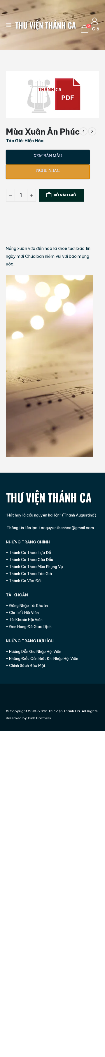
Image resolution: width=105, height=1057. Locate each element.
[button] (10, 25)
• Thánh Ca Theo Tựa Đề (28, 552)
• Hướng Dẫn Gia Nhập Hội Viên (33, 651)
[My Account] (94, 21)
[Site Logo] (45, 25)
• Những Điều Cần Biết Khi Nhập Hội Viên (42, 658)
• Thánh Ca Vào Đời (23, 580)
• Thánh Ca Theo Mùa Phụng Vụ (34, 566)
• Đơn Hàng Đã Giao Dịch (29, 626)
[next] (92, 131)
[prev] (83, 131)
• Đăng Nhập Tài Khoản (27, 605)
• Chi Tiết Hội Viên (22, 612)
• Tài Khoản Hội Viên (24, 619)
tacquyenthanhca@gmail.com (66, 527)
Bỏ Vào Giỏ (65, 195)
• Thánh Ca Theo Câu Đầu (29, 559)
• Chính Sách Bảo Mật (26, 665)
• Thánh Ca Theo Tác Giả (29, 573)
